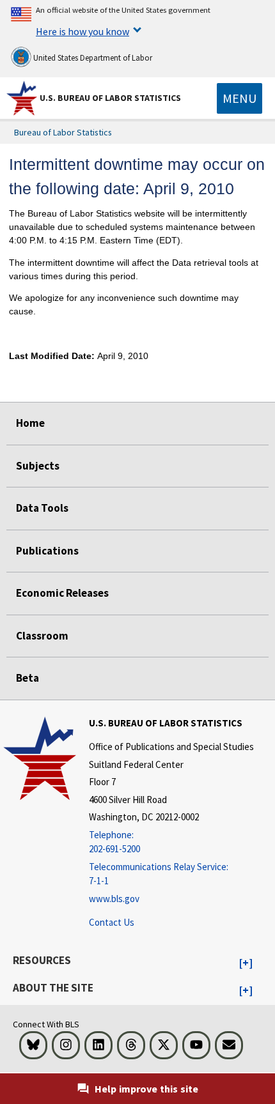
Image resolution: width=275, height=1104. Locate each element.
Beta (27, 678)
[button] (246, 963)
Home (30, 423)
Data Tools (42, 508)
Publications (47, 551)
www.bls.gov (114, 899)
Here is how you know (82, 31)
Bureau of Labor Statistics (63, 132)
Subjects (37, 466)
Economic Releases (62, 593)
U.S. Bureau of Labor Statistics (110, 97)
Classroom (42, 636)
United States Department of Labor (91, 57)
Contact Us (111, 922)
